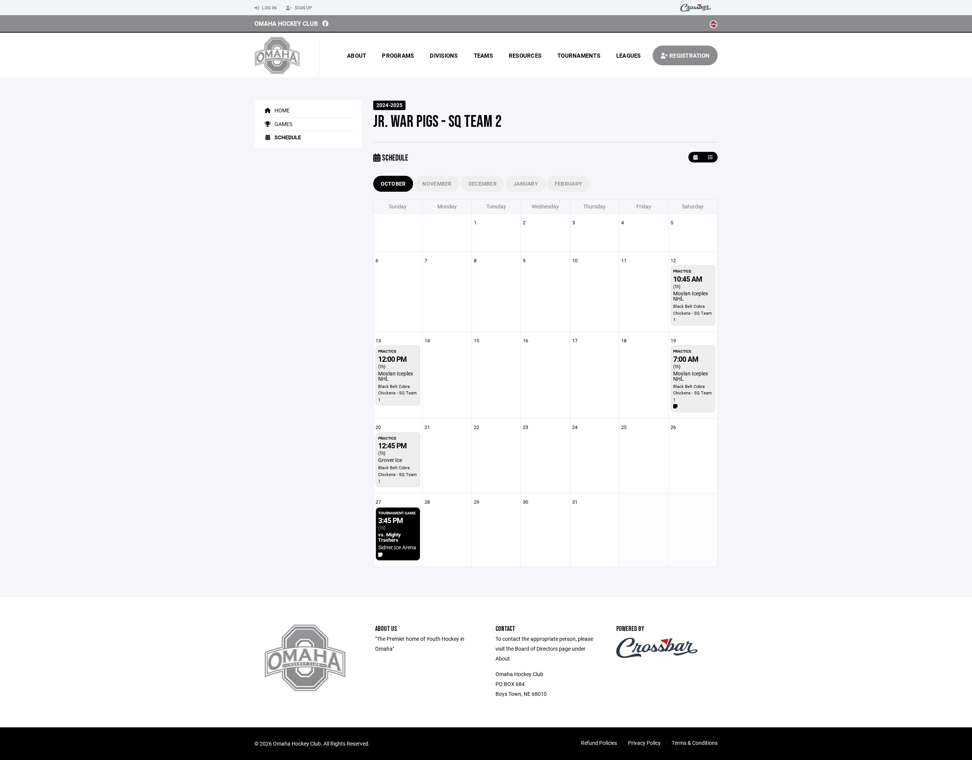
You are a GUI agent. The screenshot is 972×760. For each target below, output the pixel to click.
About (356, 55)
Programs (398, 55)
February (568, 183)
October (393, 183)
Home (281, 110)
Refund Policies (599, 742)
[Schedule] (710, 157)
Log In (268, 8)
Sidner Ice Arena (397, 547)
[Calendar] (695, 157)
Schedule (287, 137)
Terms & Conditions (695, 742)
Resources (525, 55)
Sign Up (302, 8)
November (436, 183)
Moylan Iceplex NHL (690, 296)
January (525, 183)
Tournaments (578, 55)
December (483, 183)
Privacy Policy (644, 742)
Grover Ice (390, 460)
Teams (483, 55)
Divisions (444, 55)
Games (282, 124)
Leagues (628, 55)
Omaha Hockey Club (286, 23)
